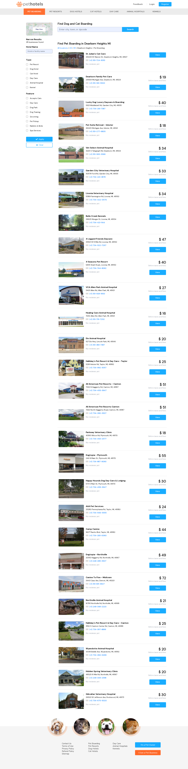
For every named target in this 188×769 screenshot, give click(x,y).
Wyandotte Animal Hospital (100, 648)
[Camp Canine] (71, 537)
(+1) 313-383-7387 (97, 345)
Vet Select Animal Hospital (99, 147)
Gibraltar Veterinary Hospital (100, 694)
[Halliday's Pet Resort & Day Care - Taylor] (71, 368)
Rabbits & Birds (36, 126)
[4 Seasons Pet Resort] (71, 269)
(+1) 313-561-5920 (97, 83)
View (157, 54)
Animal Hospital (36, 83)
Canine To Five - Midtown (99, 577)
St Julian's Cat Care (96, 53)
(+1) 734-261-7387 (97, 108)
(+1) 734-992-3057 (97, 367)
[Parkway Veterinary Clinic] (71, 439)
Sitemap (65, 753)
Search (130, 29)
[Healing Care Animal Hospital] (71, 320)
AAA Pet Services (94, 506)
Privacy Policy (68, 748)
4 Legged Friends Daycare (99, 238)
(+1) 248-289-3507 (97, 561)
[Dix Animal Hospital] (71, 345)
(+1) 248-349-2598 (97, 678)
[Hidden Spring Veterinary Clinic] (71, 678)
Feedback (138, 4)
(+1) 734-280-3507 (97, 413)
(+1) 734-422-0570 (98, 200)
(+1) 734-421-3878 (97, 177)
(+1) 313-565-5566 (97, 154)
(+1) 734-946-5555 (98, 513)
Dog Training (35, 112)
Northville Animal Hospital (99, 600)
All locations (63, 48)
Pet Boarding (34, 11)
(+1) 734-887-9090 (97, 461)
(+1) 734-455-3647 (98, 390)
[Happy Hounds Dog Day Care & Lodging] (71, 488)
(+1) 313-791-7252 (97, 319)
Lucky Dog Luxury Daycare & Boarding (105, 102)
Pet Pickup (34, 121)
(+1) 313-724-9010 (97, 60)
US (71, 48)
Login (152, 4)
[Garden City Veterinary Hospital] (71, 177)
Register (165, 4)
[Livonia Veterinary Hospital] (71, 200)
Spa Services (35, 130)
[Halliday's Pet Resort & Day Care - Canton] (71, 631)
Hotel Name (32, 47)
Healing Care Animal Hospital (100, 312)
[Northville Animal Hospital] (71, 607)
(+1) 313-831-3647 (97, 584)
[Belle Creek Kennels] (71, 223)
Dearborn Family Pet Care (99, 76)
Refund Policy (68, 751)
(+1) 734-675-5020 (98, 700)
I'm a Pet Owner (148, 745)
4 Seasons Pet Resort (97, 261)
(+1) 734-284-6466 (98, 655)
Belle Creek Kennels (96, 216)
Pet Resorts (55, 11)
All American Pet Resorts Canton (102, 406)
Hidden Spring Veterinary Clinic (102, 671)
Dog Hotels (76, 11)
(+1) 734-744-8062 (97, 268)
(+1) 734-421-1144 (97, 222)
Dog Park (33, 107)
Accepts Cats (35, 98)
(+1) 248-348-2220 (97, 606)
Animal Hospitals (135, 11)
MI (75, 48)
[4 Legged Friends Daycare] (71, 245)
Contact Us (66, 743)
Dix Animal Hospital (95, 338)
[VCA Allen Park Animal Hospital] (71, 295)
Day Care (114, 11)
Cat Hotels (95, 11)
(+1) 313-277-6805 (97, 131)
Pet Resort (34, 64)
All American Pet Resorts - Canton (103, 384)
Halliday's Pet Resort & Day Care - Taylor (106, 361)
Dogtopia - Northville (96, 554)
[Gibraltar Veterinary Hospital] (71, 701)
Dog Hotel (34, 69)
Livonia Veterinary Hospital (99, 193)
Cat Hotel (34, 73)
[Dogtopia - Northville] (71, 561)
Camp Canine (92, 529)
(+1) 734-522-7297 (97, 245)
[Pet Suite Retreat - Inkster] (71, 131)
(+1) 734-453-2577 (97, 439)
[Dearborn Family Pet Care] (71, 84)
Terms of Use (67, 746)
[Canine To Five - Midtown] (71, 584)
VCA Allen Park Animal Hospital (101, 287)
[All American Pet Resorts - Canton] (71, 390)
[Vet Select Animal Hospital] (71, 154)
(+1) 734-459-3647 (98, 487)
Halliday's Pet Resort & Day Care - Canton (107, 623)
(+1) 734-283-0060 (98, 535)
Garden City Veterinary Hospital (102, 170)
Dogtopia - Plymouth (96, 455)
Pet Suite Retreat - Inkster (99, 125)
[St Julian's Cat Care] (71, 60)
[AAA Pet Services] (71, 513)
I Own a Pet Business (147, 752)
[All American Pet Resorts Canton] (71, 414)
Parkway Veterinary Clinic (99, 432)
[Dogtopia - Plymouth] (71, 463)
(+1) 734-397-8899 (97, 629)
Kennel (32, 87)
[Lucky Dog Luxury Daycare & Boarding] (71, 109)
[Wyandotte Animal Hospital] (71, 655)
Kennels (157, 11)
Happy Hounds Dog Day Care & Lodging (106, 480)
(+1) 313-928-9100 (97, 294)
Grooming (34, 117)
